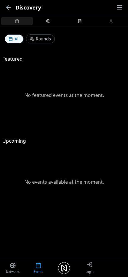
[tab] (17, 21)
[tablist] (64, 21)
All (17, 39)
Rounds (43, 39)
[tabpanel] (64, 123)
